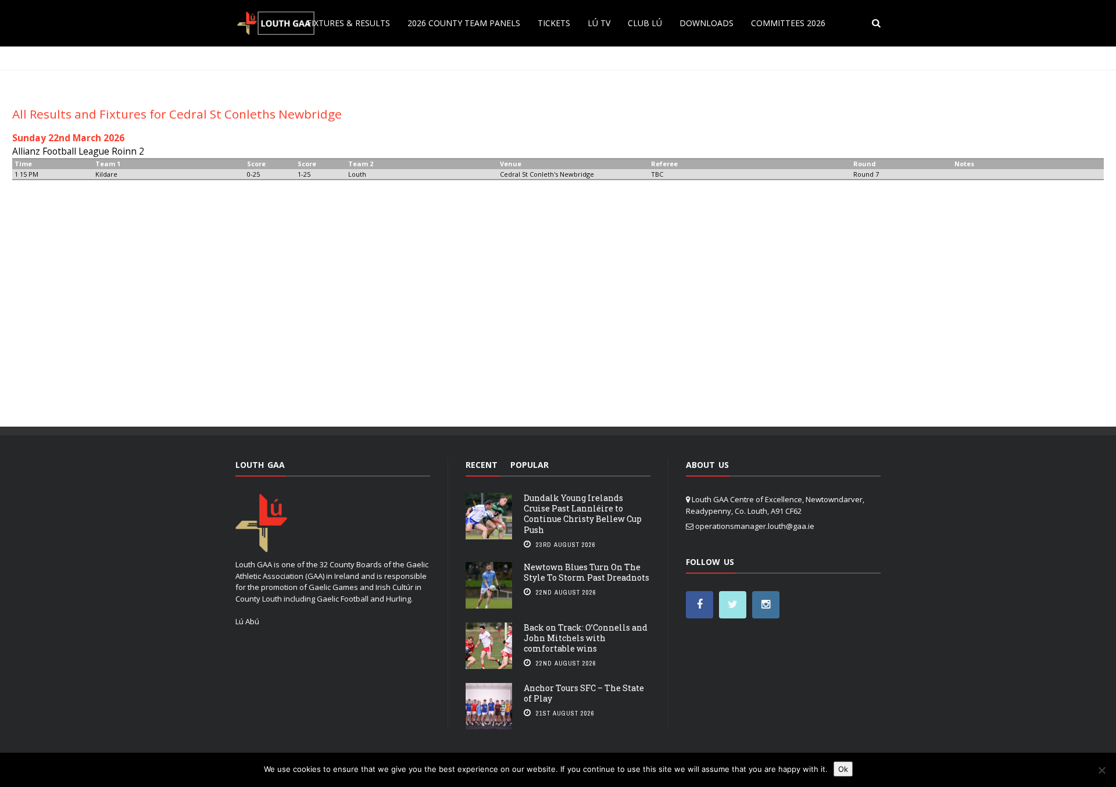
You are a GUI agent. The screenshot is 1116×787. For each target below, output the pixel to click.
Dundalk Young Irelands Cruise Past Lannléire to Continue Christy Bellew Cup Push (583, 513)
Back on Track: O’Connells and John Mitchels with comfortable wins (586, 638)
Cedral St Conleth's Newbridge (547, 174)
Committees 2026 (788, 22)
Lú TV (599, 22)
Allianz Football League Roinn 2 (78, 151)
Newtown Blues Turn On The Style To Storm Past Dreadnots (586, 572)
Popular (529, 464)
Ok (843, 769)
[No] (1101, 770)
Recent (482, 464)
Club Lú (645, 22)
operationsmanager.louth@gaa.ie (754, 526)
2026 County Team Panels (463, 22)
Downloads (706, 22)
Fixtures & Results (348, 22)
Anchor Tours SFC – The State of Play (584, 693)
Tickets (554, 22)
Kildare (106, 174)
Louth (357, 174)
